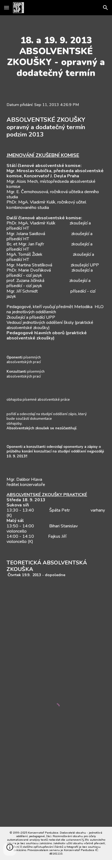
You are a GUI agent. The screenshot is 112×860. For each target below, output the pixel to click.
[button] (6, 7)
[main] (55, 57)
